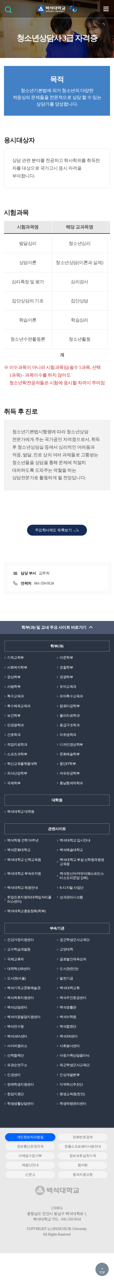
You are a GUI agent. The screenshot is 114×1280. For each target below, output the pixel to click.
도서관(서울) (16, 978)
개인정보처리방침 (30, 1137)
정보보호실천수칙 (82, 1156)
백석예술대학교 (71, 850)
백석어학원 (68, 1017)
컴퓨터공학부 (70, 706)
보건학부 (13, 716)
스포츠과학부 (17, 754)
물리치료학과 (70, 716)
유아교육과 (68, 687)
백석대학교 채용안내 (22, 888)
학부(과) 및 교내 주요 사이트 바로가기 (53, 627)
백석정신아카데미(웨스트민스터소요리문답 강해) (82, 876)
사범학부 (13, 687)
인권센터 (13, 1075)
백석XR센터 (68, 1036)
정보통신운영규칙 (30, 1146)
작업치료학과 (17, 745)
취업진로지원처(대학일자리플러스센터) (29, 899)
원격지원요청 (83, 1175)
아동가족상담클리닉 (75, 1055)
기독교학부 (15, 658)
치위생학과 (68, 735)
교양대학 (66, 949)
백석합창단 (68, 1026)
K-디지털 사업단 (72, 888)
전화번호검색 (83, 1137)
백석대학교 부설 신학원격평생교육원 (82, 862)
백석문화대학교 (18, 850)
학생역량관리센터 (73, 1104)
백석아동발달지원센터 (23, 1017)
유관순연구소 (17, 1065)
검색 (9, 11)
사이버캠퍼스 (17, 1046)
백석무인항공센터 (73, 998)
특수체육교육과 (18, 706)
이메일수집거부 (30, 1156)
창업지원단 (15, 1094)
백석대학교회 (70, 988)
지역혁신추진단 (71, 1084)
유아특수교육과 (71, 696)
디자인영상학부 (71, 745)
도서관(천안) (69, 969)
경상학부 (13, 677)
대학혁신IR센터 (18, 969)
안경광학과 (15, 725)
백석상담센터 (17, 1007)
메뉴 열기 (106, 9)
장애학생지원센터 (20, 1084)
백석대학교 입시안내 (75, 840)
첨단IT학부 (68, 764)
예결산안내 (30, 1165)
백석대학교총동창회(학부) (26, 911)
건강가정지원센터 (20, 940)
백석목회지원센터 (20, 998)
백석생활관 (68, 1007)
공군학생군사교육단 (75, 940)
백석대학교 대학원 (20, 812)
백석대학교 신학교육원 (24, 860)
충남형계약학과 (71, 783)
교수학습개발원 (18, 949)
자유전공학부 (70, 773)
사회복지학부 (17, 667)
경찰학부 (66, 667)
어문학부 (66, 658)
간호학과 (13, 735)
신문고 (30, 1175)
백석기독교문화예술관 (23, 988)
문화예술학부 (70, 754)
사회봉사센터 (70, 1046)
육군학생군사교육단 (75, 1065)
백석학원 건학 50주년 (22, 840)
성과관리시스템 (71, 897)
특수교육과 (15, 696)
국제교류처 (15, 959)
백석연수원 (15, 1026)
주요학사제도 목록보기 (53, 530)
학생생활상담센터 (20, 1104)
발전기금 (66, 978)
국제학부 (13, 783)
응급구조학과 (70, 725)
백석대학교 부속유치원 (24, 873)
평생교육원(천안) (72, 1094)
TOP (102, 1272)
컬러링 (83, 1165)
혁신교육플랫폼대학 (22, 764)
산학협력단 (15, 1055)
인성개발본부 (70, 1075)
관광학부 (66, 677)
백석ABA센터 (17, 1036)
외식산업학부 (17, 773)
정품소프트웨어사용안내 (82, 1146)
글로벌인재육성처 (73, 959)
